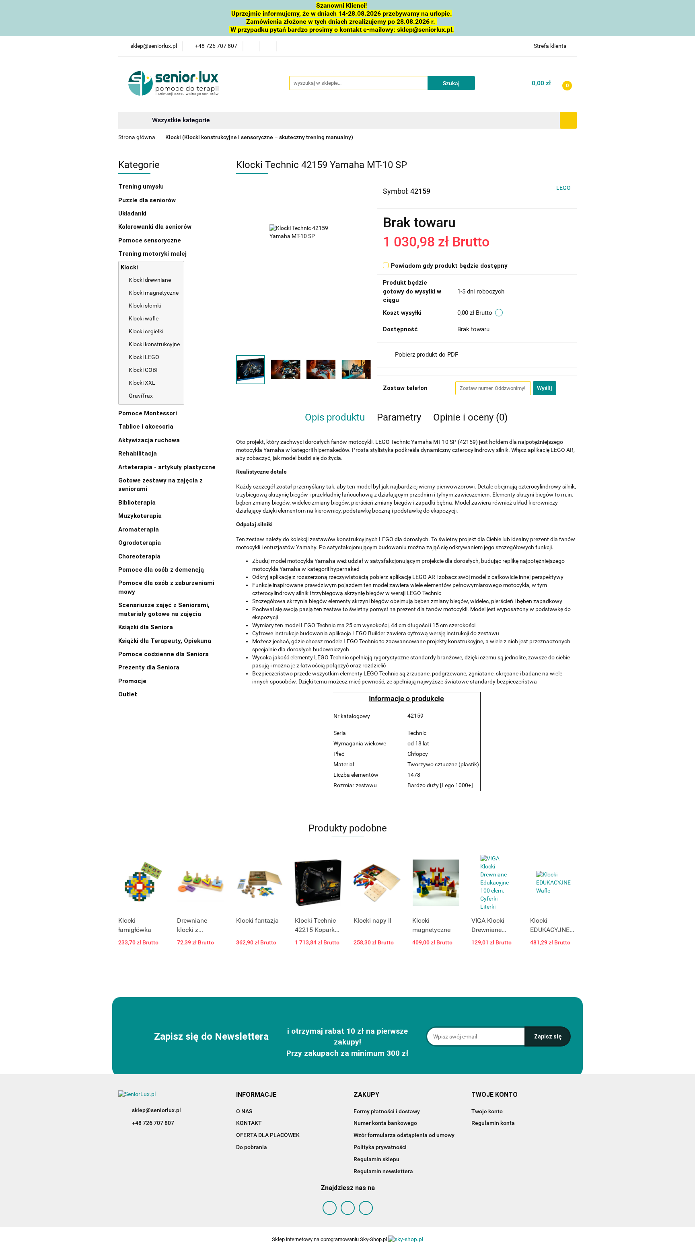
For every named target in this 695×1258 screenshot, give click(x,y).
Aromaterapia (138, 529)
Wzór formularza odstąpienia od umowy (404, 1135)
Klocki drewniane (150, 280)
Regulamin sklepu (376, 1159)
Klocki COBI (143, 370)
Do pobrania (251, 1147)
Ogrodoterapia (139, 542)
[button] (256, 1095)
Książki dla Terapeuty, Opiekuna (164, 640)
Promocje (132, 681)
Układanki (132, 213)
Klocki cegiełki (146, 331)
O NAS (244, 1111)
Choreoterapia (139, 556)
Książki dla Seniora (146, 627)
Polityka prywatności (380, 1147)
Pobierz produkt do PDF (426, 354)
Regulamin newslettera (383, 1171)
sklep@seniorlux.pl (156, 1110)
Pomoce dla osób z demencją (162, 569)
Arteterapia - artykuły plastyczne (167, 467)
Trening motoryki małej (152, 253)
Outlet (127, 694)
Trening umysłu (141, 186)
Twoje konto (487, 1111)
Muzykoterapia (140, 515)
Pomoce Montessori (147, 413)
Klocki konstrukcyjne (154, 344)
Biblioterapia (137, 502)
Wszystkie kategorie (180, 120)
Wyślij (544, 388)
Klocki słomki (145, 305)
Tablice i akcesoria (145, 426)
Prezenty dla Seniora (149, 667)
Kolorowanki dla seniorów (155, 226)
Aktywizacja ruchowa (149, 440)
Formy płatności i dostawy (387, 1111)
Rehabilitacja (138, 453)
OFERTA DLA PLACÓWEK (268, 1135)
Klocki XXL (142, 383)
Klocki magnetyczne (154, 292)
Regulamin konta (493, 1123)
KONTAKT (249, 1123)
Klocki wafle (143, 318)
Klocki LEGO (144, 357)
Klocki (130, 267)
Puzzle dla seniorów (147, 200)
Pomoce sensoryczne (150, 240)
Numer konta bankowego (385, 1123)
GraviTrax (141, 395)
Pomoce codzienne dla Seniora (163, 654)
